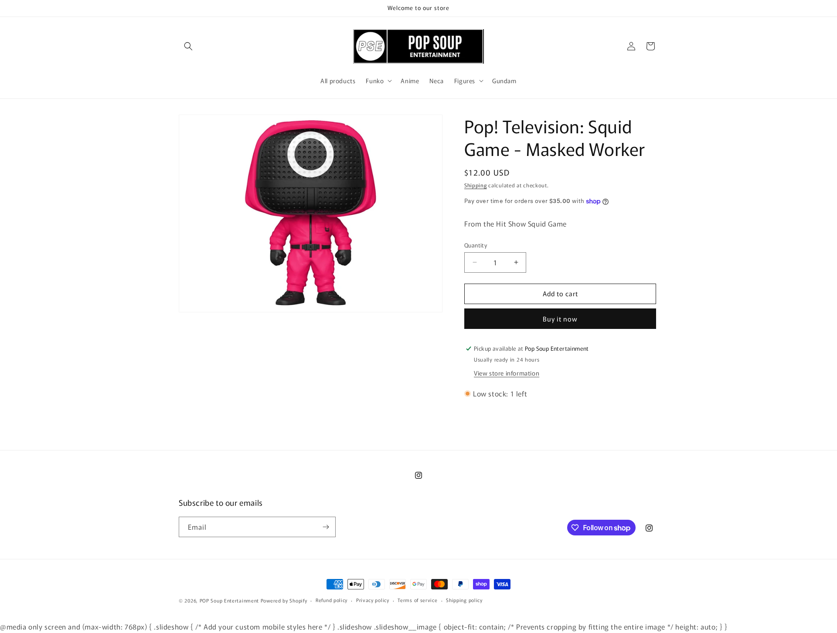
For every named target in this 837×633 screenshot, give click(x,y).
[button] (188, 46)
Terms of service (417, 600)
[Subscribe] (325, 527)
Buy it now (560, 318)
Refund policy (331, 600)
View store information (506, 373)
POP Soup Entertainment (229, 600)
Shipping (475, 185)
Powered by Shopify (284, 600)
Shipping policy (464, 600)
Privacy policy (372, 600)
